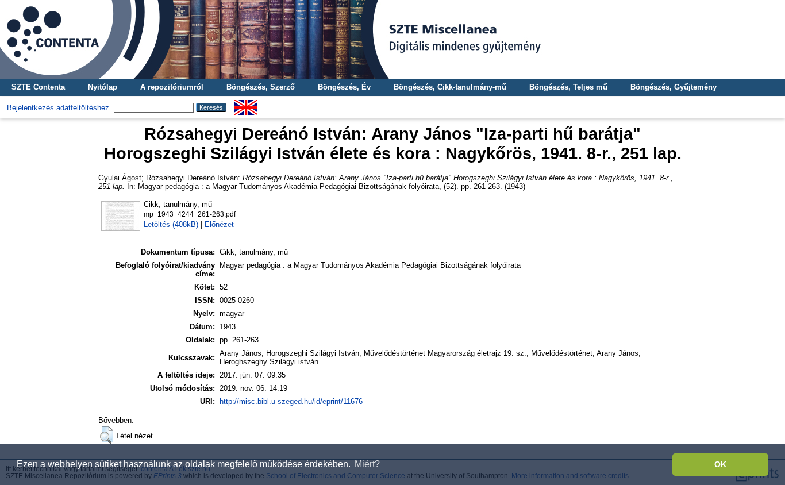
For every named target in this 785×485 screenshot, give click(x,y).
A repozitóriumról (171, 87)
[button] (106, 435)
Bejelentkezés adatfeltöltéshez (58, 107)
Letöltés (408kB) (171, 224)
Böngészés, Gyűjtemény (673, 87)
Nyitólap (102, 87)
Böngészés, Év (344, 87)
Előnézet (219, 224)
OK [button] (720, 464)
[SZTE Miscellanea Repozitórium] (392, 39)
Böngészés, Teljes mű (568, 87)
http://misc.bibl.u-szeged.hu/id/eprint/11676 (291, 401)
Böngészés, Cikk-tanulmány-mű (450, 87)
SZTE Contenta (38, 87)
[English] (245, 104)
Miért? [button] (367, 464)
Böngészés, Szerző (260, 87)
